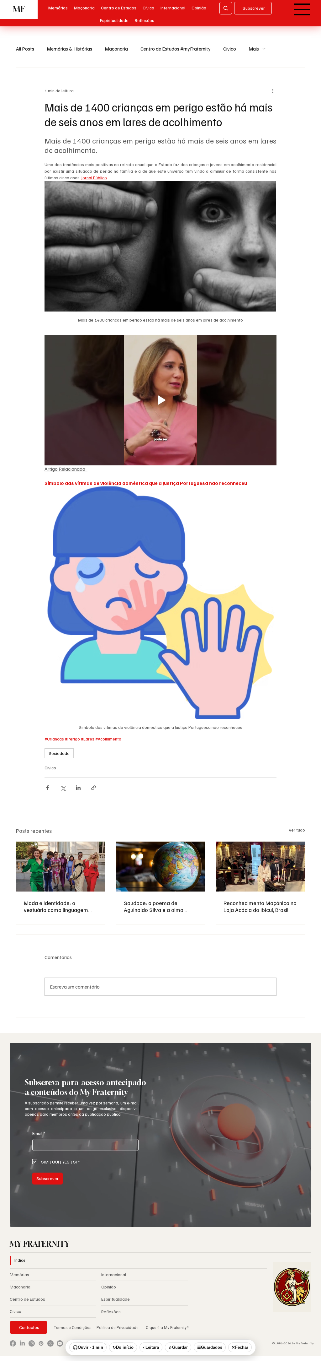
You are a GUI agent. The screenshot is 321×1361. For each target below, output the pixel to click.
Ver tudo (297, 829)
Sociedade (59, 753)
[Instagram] (32, 1343)
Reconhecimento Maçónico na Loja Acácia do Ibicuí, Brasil (260, 906)
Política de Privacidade (118, 1327)
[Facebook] (13, 1343)
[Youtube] (60, 1343)
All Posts (25, 49)
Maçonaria (116, 49)
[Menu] (302, 9)
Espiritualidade (115, 1299)
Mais (254, 49)
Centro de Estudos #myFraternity (175, 49)
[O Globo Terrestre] (160, 867)
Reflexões (111, 1311)
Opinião (108, 1286)
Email (38, 1133)
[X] (50, 1343)
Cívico (229, 49)
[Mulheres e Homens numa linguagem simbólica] (60, 867)
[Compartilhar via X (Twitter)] (63, 788)
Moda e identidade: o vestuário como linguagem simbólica (56, 906)
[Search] (225, 8)
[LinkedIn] (22, 1343)
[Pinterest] (41, 1343)
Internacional (113, 1274)
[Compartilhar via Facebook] (47, 788)
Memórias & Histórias (69, 49)
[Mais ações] (272, 90)
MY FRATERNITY (40, 1243)
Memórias (19, 1274)
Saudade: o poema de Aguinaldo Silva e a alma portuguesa (153, 906)
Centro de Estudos (27, 1299)
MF (19, 9)
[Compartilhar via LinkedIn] (78, 788)
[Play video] (160, 400)
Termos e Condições (73, 1327)
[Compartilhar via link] (94, 788)
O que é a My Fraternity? (167, 1327)
